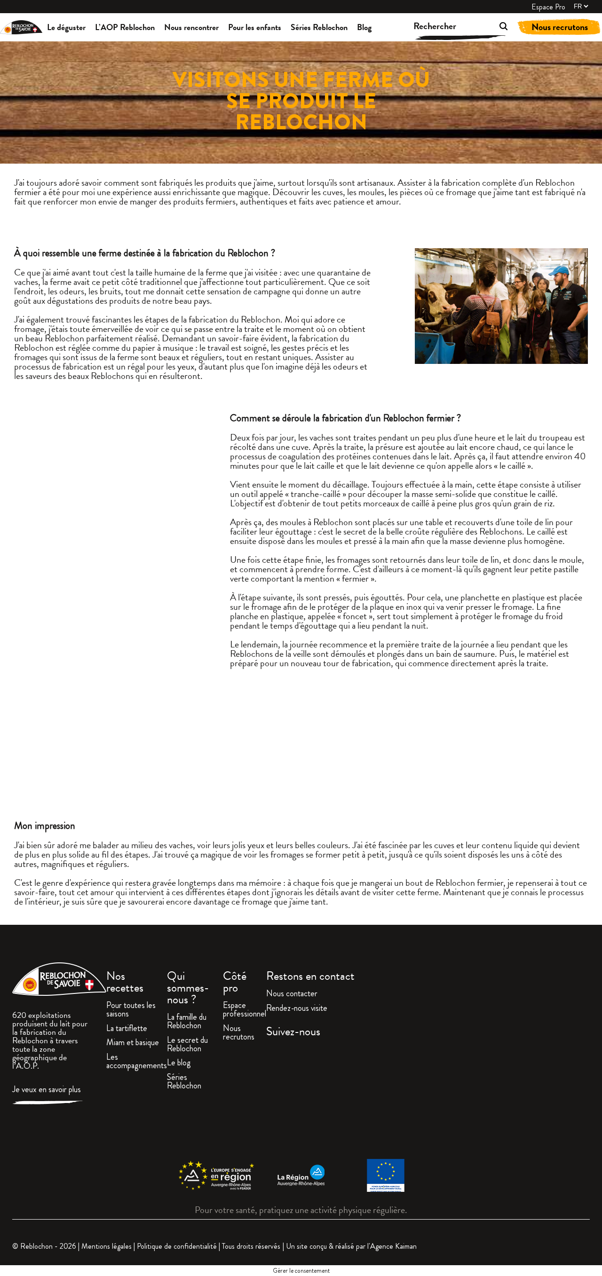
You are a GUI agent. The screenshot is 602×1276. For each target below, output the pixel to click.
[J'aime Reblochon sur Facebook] (318, 1099)
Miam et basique (132, 1043)
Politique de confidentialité (177, 1246)
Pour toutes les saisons (131, 1010)
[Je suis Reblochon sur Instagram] (428, 1099)
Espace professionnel (244, 1010)
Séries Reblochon (319, 27)
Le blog (179, 1063)
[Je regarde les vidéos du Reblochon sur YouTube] (538, 1099)
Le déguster (66, 27)
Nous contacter (291, 994)
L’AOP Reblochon (125, 27)
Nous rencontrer (191, 27)
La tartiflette (126, 1029)
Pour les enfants (254, 27)
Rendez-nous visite (296, 1009)
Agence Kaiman (393, 1246)
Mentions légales (106, 1246)
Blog (364, 27)
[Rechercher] (490, 28)
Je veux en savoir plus (46, 1090)
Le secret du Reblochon (187, 1045)
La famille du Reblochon (186, 1022)
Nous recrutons (559, 27)
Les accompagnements (136, 1062)
